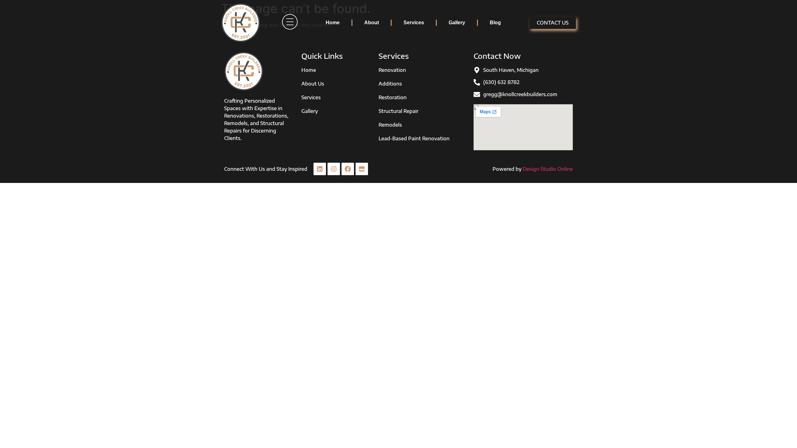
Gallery (457, 22)
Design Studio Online (548, 169)
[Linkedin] (320, 169)
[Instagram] (334, 169)
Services (413, 22)
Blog (495, 22)
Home (333, 22)
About (371, 22)
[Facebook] (348, 169)
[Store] (362, 169)
